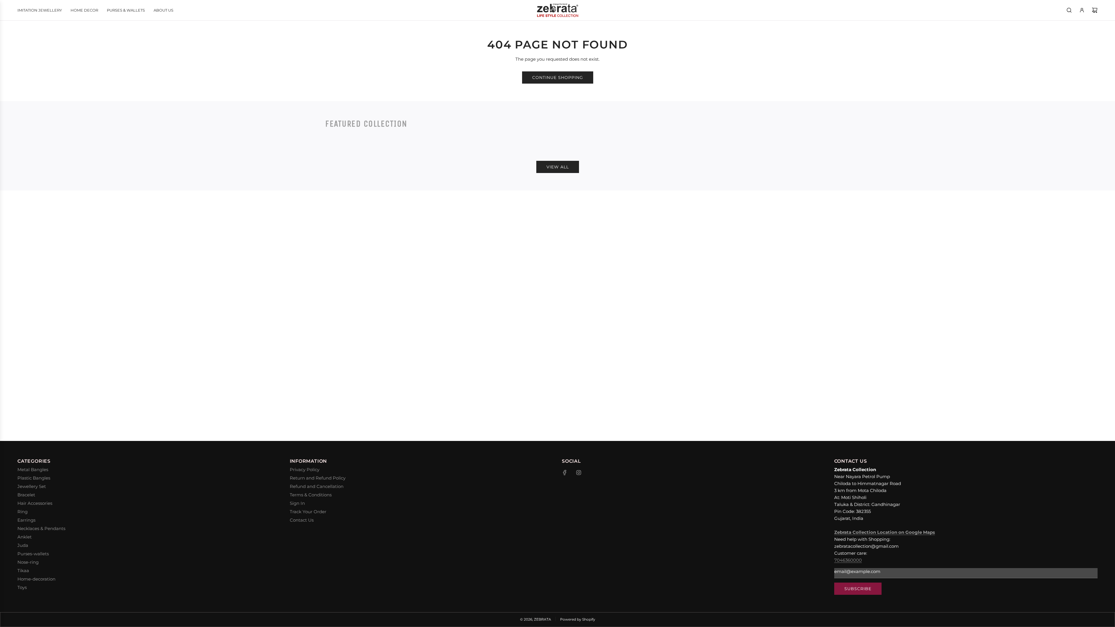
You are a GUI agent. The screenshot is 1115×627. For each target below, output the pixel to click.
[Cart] (1094, 10)
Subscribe (857, 588)
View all (557, 167)
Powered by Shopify (577, 619)
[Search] (1069, 10)
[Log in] (1082, 10)
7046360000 (848, 560)
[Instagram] (578, 472)
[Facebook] (564, 472)
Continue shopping (557, 77)
